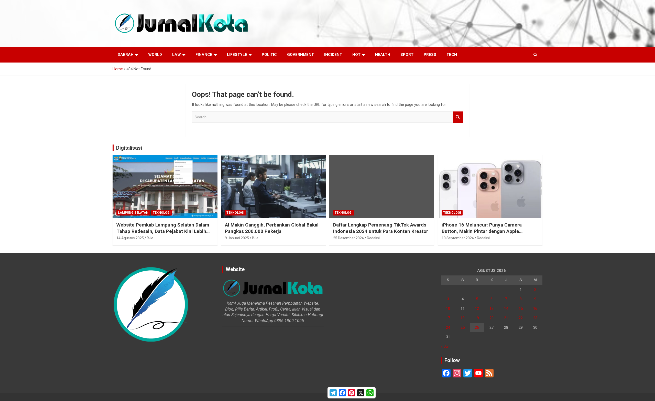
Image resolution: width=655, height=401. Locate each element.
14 (506, 308)
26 (477, 327)
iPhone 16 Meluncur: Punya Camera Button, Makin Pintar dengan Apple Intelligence (482, 231)
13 (491, 308)
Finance (203, 54)
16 (535, 308)
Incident (333, 54)
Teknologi (162, 212)
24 (448, 327)
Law (176, 54)
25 (463, 327)
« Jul (445, 346)
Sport (406, 54)
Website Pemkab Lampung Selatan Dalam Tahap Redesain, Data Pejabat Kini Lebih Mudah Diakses (162, 231)
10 (448, 308)
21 (506, 318)
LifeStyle (237, 54)
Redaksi (373, 238)
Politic (269, 54)
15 (521, 308)
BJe (150, 238)
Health (382, 54)
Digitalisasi (129, 148)
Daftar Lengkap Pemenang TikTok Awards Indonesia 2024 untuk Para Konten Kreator (380, 228)
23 (535, 318)
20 (491, 318)
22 (521, 318)
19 (477, 318)
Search (458, 117)
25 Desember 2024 (348, 238)
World (155, 54)
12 (477, 308)
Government (300, 54)
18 (463, 318)
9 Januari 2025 (237, 238)
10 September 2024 (458, 238)
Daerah (126, 54)
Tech (451, 54)
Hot (356, 54)
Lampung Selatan (133, 212)
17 (448, 318)
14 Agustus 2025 (130, 238)
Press (430, 54)
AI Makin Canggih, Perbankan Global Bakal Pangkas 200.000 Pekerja (272, 228)
